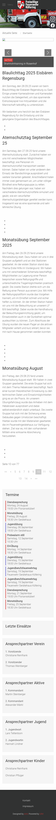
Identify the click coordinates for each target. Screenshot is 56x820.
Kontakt (26, 800)
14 (26, 478)
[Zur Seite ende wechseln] (36, 478)
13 (20, 478)
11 (44, 471)
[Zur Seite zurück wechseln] (11, 471)
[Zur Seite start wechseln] (6, 471)
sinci (26, 814)
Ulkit (41, 814)
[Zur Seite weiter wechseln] (31, 478)
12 (50, 471)
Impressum (28, 806)
